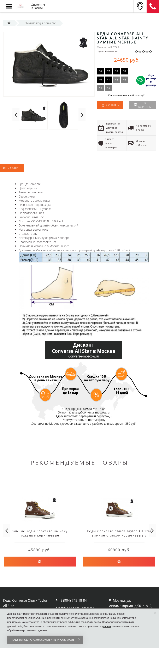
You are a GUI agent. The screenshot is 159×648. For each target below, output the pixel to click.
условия (106, 626)
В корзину (144, 105)
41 (108, 79)
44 (100, 88)
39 (124, 71)
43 (124, 79)
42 (116, 79)
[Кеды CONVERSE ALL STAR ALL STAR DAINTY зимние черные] (49, 64)
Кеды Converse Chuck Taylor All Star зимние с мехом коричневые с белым (119, 535)
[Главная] (9, 23)
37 (108, 71)
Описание (11, 168)
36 (100, 71)
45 (108, 88)
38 (116, 71)
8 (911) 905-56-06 (153, 6)
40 (100, 79)
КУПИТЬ (112, 105)
